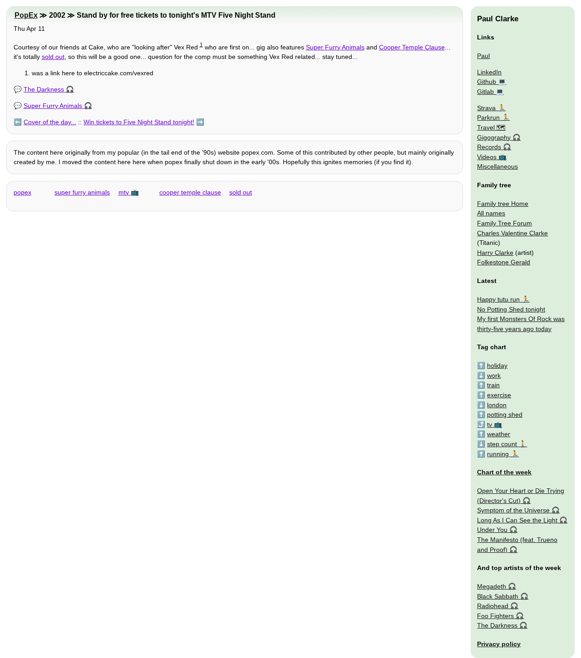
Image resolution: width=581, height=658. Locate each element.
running (498, 454)
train (493, 385)
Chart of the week (504, 472)
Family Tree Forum (504, 223)
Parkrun (488, 117)
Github (486, 81)
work (494, 375)
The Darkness (44, 89)
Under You (492, 529)
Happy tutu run (498, 299)
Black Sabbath (497, 596)
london (497, 405)
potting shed (504, 414)
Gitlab (485, 91)
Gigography (494, 137)
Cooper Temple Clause (412, 47)
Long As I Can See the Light (517, 520)
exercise (499, 395)
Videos (487, 157)
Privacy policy (499, 644)
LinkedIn (489, 72)
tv (489, 424)
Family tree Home (502, 203)
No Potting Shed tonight (511, 309)
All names (491, 213)
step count (502, 444)
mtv (123, 192)
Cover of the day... (50, 122)
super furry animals (82, 192)
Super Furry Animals (335, 47)
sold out (53, 56)
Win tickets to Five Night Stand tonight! (139, 122)
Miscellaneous (497, 166)
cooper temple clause (190, 192)
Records (489, 147)
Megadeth (491, 586)
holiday (497, 365)
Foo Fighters (495, 615)
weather (498, 434)
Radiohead (492, 605)
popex (22, 192)
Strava (486, 108)
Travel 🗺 (491, 127)
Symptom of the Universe (513, 510)
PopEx (26, 15)
